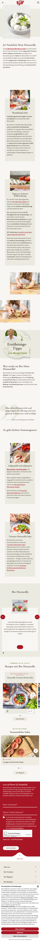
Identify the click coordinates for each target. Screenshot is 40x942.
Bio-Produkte (8, 872)
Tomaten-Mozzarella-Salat (16, 545)
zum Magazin (20, 773)
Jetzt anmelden (11, 848)
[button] (3, 652)
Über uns (7, 867)
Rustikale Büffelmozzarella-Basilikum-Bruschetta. (16, 568)
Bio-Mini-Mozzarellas (20, 202)
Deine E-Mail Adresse (13, 812)
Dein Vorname (10, 804)
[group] (20, 750)
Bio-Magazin (8, 877)
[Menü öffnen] (2, 2)
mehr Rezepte (20, 719)
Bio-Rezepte (8, 882)
